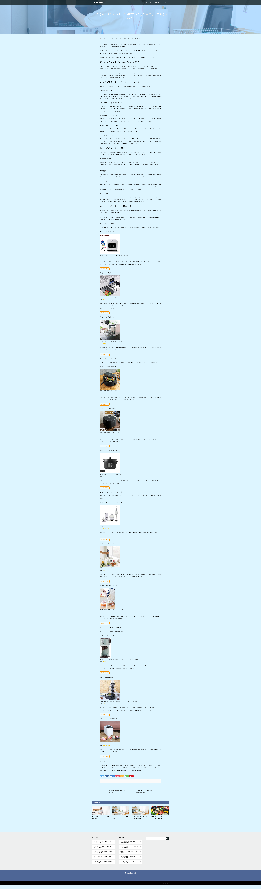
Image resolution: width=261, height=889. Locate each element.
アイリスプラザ (106, 476)
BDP (104, 299)
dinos (104, 434)
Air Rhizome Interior (107, 392)
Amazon (104, 661)
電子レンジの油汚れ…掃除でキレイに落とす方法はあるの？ (103, 857)
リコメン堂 (105, 703)
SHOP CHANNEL (106, 745)
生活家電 (157, 2)
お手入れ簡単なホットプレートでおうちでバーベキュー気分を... (103, 847)
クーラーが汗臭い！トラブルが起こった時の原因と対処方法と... (129, 847)
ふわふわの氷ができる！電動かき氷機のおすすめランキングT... (103, 852)
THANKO (105, 343)
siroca (104, 257)
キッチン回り (149, 2)
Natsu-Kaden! (97, 2)
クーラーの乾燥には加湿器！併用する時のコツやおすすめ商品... (129, 842)
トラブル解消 (164, 2)
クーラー (141, 2)
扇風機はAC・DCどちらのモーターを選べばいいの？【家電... (129, 852)
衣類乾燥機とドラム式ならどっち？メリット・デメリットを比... (129, 857)
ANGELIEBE (105, 612)
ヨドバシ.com (106, 528)
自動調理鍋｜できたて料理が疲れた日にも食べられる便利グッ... (103, 862)
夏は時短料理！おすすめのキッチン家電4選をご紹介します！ (102, 842)
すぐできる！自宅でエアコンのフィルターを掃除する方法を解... (129, 862)
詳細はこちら (104, 268)
